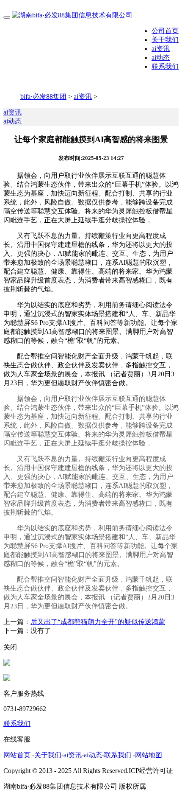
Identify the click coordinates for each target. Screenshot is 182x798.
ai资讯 (161, 48)
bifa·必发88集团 (43, 96)
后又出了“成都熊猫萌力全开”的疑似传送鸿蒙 (97, 621)
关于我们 (165, 39)
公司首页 (165, 30)
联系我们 (165, 66)
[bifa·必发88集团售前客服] (6, 663)
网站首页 (16, 755)
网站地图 (148, 755)
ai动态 (161, 57)
